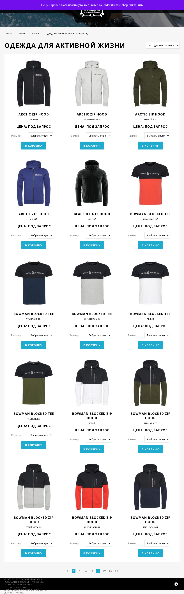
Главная (8, 33)
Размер (16, 135)
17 (104, 571)
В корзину (33, 145)
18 (110, 571)
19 (116, 571)
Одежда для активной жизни (60, 33)
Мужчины (35, 33)
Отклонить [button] (136, 5)
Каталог (21, 33)
